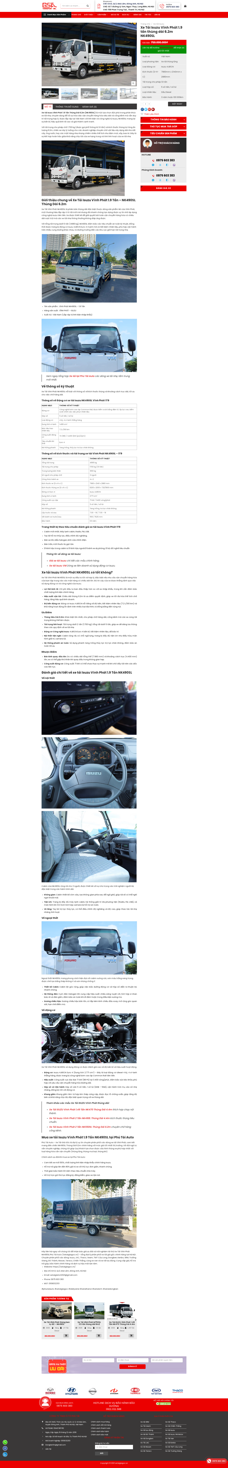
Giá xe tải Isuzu (57, 561)
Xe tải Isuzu (158, 24)
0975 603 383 (166, 48)
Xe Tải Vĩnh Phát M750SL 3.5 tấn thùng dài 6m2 (89, 1323)
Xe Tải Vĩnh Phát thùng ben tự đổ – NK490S (57, 1323)
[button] (149, 114)
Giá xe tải (115, 15)
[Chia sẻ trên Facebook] (142, 109)
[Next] (132, 54)
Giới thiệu (88, 15)
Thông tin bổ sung (67, 107)
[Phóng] (133, 83)
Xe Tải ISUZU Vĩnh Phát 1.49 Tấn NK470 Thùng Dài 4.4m (80, 1110)
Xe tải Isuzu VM (57, 566)
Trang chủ (145, 24)
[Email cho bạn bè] (149, 109)
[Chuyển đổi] (184, 120)
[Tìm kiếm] (87, 6)
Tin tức (148, 15)
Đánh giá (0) (90, 107)
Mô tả (48, 107)
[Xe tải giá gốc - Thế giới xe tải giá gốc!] (49, 6)
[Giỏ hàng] (184, 6)
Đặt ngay (177, 104)
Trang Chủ (76, 15)
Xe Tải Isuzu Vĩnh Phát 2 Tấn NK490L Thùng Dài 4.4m (79, 1118)
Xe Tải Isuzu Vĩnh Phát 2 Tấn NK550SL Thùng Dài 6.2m (80, 1127)
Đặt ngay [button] (66, 1335)
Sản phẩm (101, 15)
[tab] (48, 106)
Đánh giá (137, 15)
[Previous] (46, 54)
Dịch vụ (125, 15)
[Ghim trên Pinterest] (153, 109)
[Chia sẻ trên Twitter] (146, 109)
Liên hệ (157, 15)
